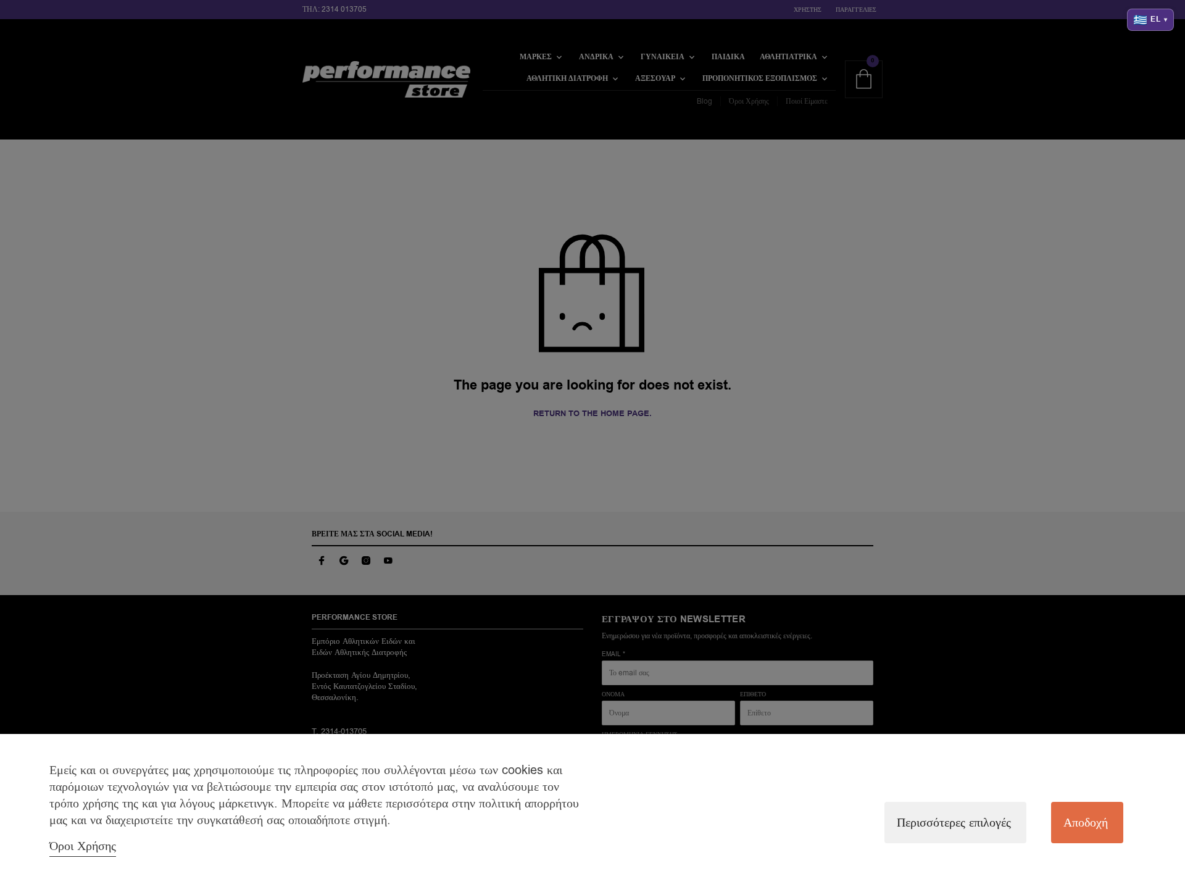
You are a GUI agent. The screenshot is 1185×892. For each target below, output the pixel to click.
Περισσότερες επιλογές (954, 822)
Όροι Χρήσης (82, 846)
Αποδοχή (1085, 822)
